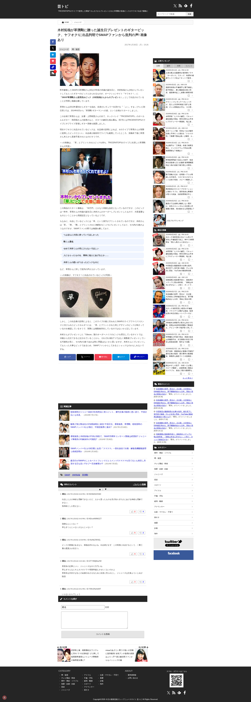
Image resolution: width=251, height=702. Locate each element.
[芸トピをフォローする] (175, 6)
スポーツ (157, 485)
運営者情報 (132, 675)
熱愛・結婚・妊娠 (161, 469)
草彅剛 (85, 475)
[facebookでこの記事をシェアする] (53, 41)
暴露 (156, 523)
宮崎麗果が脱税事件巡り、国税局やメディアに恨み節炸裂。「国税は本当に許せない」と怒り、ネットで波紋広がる (173, 436)
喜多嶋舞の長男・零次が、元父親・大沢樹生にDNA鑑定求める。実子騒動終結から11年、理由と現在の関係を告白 (173, 391)
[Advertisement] (80, 383)
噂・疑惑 (75, 49)
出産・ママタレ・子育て (163, 512)
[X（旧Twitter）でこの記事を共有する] (53, 48)
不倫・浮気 (158, 496)
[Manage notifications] (4, 697)
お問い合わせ (133, 678)
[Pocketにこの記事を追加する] (53, 60)
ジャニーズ (77, 22)
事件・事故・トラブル (162, 453)
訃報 (156, 528)
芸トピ (63, 6)
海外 (156, 534)
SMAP (67, 475)
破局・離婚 (158, 501)
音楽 (156, 480)
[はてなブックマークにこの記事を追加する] (53, 54)
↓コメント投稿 (139, 484)
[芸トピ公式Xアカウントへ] (169, 693)
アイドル (157, 491)
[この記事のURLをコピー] (53, 67)
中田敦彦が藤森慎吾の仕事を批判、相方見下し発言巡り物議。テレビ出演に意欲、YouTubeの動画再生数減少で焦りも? (173, 414)
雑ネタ (156, 517)
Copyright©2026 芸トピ (125, 699)
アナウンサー (159, 507)
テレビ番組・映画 (161, 464)
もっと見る (188, 378)
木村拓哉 (76, 475)
